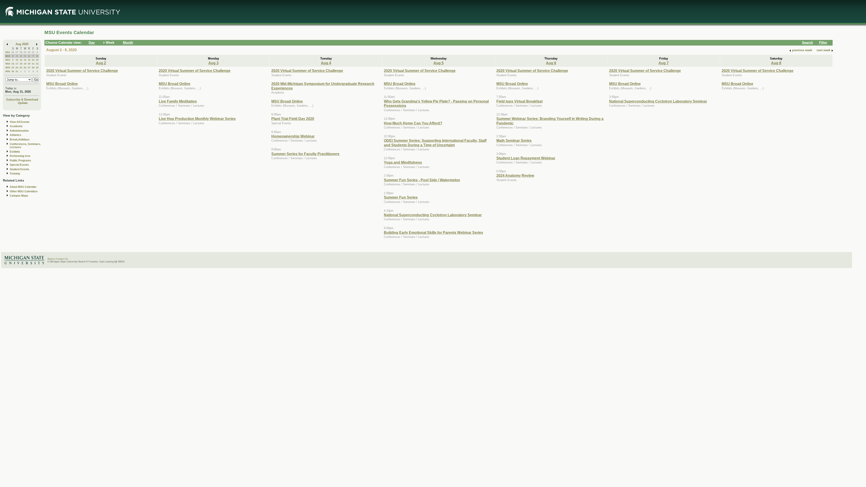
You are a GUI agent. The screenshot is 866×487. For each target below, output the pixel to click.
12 (25, 60)
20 (29, 63)
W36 (7, 71)
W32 (7, 56)
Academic (16, 126)
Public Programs (20, 160)
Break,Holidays (20, 139)
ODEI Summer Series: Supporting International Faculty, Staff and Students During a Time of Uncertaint (435, 142)
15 (37, 60)
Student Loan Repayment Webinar (525, 158)
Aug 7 (664, 63)
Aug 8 (776, 63)
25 (21, 67)
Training (15, 173)
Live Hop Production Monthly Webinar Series (197, 119)
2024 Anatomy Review (515, 175)
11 (21, 60)
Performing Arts (20, 156)
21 (33, 63)
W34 (7, 63)
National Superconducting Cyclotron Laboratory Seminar (433, 215)
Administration (19, 130)
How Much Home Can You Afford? (413, 123)
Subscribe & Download (22, 99)
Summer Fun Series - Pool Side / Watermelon (422, 180)
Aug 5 (438, 63)
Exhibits (15, 151)
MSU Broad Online (62, 84)
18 (21, 63)
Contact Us (62, 258)
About (50, 258)
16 (13, 63)
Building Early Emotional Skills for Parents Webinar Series (433, 232)
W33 (7, 60)
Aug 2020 (22, 44)
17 (17, 63)
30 (29, 52)
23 (13, 67)
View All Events (20, 122)
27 (17, 52)
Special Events (19, 164)
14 (33, 60)
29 (25, 52)
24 (17, 67)
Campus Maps (19, 195)
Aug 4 (326, 63)
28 (21, 52)
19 (25, 63)
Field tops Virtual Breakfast (519, 101)
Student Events (19, 169)
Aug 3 (213, 63)
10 (17, 60)
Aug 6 (551, 63)
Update (23, 103)
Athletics (15, 135)
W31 (7, 52)
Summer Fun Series (401, 197)
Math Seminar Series (514, 140)
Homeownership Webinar (293, 136)
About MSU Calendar (23, 186)
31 (33, 52)
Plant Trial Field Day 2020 (292, 119)
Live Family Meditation (178, 101)
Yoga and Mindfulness (403, 162)
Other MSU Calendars (24, 191)
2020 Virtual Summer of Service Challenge (82, 71)
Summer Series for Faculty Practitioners (305, 154)
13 (29, 60)
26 (13, 52)
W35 (7, 67)
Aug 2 (101, 63)
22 (37, 63)
